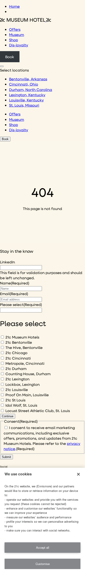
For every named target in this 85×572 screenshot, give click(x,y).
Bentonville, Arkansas (28, 78)
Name (14, 283)
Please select (21, 304)
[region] (42, 520)
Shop (13, 39)
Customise (43, 564)
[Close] (78, 474)
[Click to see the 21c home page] (25, 20)
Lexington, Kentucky (27, 94)
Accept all (42, 547)
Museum (16, 34)
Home (14, 6)
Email (14, 293)
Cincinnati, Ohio (23, 84)
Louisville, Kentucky (26, 100)
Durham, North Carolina (30, 89)
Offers (14, 29)
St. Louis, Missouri (24, 105)
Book (9, 56)
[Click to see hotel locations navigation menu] (2, 66)
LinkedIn (7, 262)
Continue (7, 416)
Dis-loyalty (18, 45)
